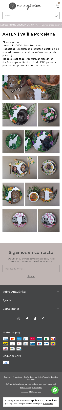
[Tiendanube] (31, 392)
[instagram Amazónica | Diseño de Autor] (18, 318)
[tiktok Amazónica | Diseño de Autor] (35, 318)
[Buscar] (56, 15)
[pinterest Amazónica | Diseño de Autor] (43, 318)
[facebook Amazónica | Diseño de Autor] (27, 318)
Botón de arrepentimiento (31, 387)
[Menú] (5, 6)
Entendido (48, 403)
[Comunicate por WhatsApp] (55, 390)
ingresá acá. (51, 384)
